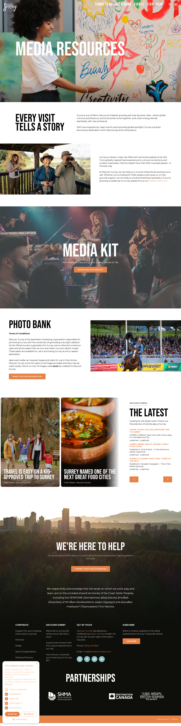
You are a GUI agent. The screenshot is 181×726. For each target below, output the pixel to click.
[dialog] (20, 692)
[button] (21, 719)
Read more (9, 684)
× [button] (37, 664)
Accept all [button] (12, 714)
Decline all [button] (29, 714)
